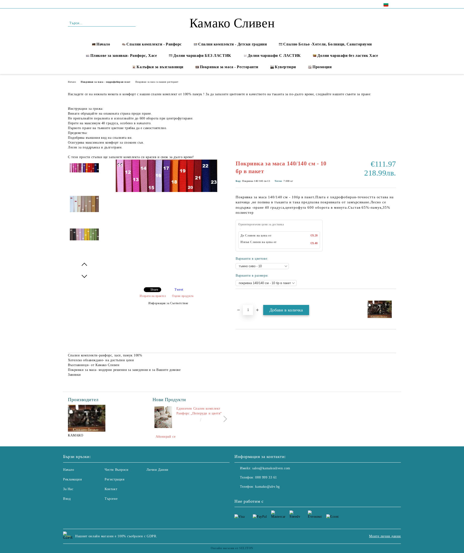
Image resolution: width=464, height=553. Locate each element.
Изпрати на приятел (153, 296)
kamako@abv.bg (267, 486)
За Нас (68, 489)
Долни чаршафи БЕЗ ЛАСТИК (202, 55)
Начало (103, 44)
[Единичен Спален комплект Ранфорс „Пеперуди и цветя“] (163, 417)
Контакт (111, 489)
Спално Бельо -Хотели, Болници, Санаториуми (327, 44)
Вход (67, 499)
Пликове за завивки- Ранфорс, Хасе (123, 55)
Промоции (322, 67)
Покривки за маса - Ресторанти (229, 67)
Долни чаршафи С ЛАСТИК (274, 55)
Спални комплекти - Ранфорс (154, 44)
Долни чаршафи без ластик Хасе (347, 55)
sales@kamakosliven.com (271, 468)
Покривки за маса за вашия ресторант (156, 82)
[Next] (224, 419)
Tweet (178, 289)
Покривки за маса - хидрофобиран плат (105, 82)
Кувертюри (285, 67)
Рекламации (72, 479)
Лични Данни (157, 470)
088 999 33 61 (109, 4)
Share (154, 289)
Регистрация (114, 479)
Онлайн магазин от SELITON (232, 548)
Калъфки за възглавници (160, 67)
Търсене (111, 499)
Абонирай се (165, 436)
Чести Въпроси (116, 470)
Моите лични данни (385, 536)
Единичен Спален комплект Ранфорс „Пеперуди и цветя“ (199, 411)
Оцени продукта (183, 296)
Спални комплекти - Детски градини (232, 44)
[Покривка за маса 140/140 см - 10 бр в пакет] (166, 191)
